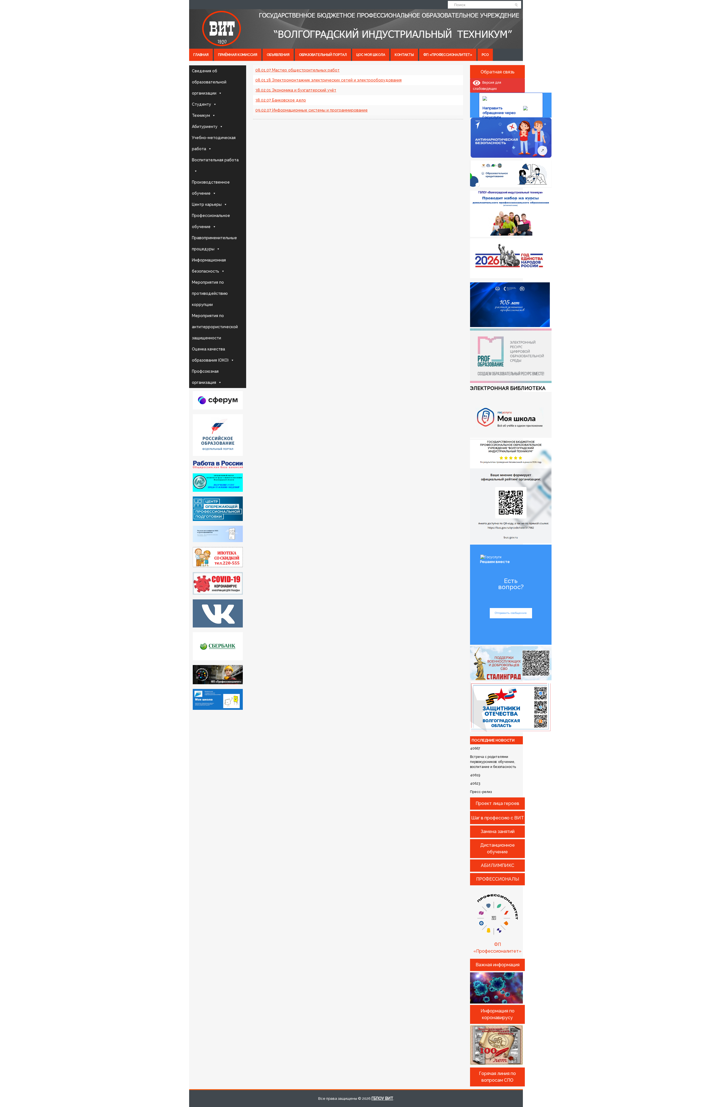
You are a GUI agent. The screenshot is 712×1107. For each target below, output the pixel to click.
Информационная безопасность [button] (209, 265)
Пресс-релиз (481, 792)
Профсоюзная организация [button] (205, 377)
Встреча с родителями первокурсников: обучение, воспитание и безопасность (493, 762)
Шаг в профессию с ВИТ (497, 818)
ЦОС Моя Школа (370, 55)
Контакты (404, 55)
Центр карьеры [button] (207, 204)
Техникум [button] (201, 115)
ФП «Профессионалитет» (447, 55)
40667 (475, 748)
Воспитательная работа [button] (215, 160)
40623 (475, 783)
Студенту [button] (201, 104)
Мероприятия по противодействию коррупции (210, 293)
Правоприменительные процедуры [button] (214, 243)
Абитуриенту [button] (204, 126)
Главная (201, 55)
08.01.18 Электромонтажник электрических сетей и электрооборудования (328, 80)
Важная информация (498, 964)
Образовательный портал (323, 55)
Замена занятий (498, 831)
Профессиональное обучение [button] (211, 221)
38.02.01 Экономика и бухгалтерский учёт (295, 90)
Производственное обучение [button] (211, 188)
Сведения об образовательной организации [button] (209, 82)
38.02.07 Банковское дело (280, 100)
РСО (485, 55)
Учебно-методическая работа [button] (214, 143)
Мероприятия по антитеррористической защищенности (215, 326)
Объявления (278, 55)
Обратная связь (498, 72)
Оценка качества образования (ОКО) (210, 354)
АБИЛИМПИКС (497, 865)
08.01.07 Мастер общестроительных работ (297, 70)
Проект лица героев (497, 803)
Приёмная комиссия (237, 55)
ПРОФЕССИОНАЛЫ (497, 879)
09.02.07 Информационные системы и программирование (311, 110)
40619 (475, 775)
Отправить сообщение (511, 612)
